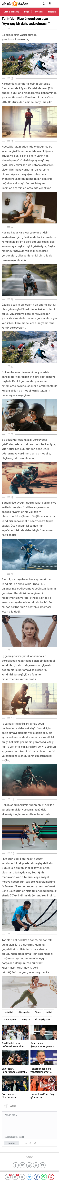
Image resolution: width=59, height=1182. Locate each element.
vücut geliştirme (42, 1019)
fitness (38, 1012)
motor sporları (10, 1019)
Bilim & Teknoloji (11, 11)
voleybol (26, 1019)
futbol (49, 1012)
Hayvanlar (38, 11)
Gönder (11, 1142)
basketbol (8, 1012)
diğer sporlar (24, 1012)
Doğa (26, 11)
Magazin (52, 11)
